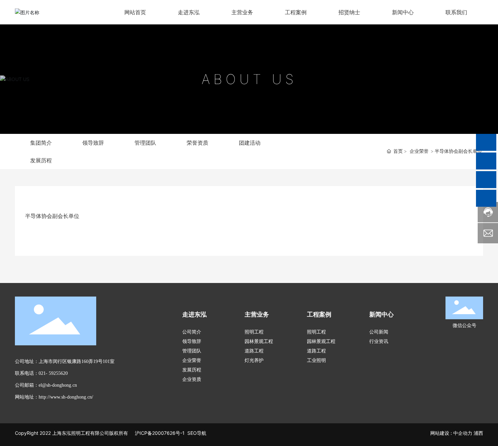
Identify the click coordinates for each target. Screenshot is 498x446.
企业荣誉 (419, 151)
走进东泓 (189, 12)
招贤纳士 (349, 12)
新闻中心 (403, 12)
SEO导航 (196, 433)
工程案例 (296, 12)
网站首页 (135, 12)
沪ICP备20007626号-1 (159, 433)
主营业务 (242, 12)
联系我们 (456, 12)
